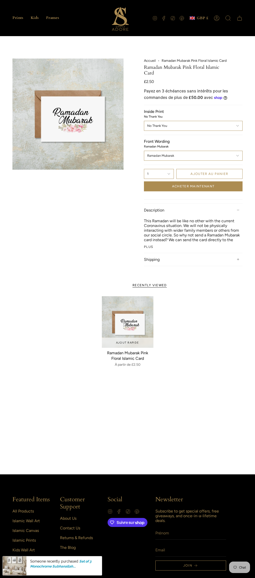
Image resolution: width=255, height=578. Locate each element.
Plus (148, 247)
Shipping (152, 259)
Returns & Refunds (76, 537)
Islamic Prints (24, 540)
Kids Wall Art (23, 550)
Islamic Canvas (25, 530)
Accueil (150, 61)
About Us (68, 518)
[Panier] (239, 18)
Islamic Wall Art (26, 520)
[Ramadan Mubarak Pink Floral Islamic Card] (127, 322)
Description (154, 210)
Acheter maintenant (193, 186)
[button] (18, 18)
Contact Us (70, 528)
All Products (23, 511)
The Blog (68, 547)
